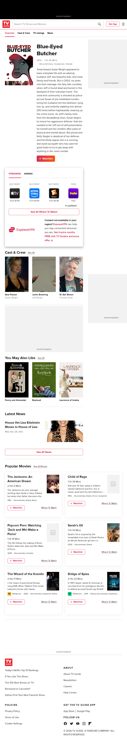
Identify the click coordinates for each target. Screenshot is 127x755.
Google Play (83, 711)
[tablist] (44, 174)
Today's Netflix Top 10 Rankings (21, 670)
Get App (113, 24)
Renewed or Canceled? (17, 688)
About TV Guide (72, 674)
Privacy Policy (12, 711)
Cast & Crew (24, 33)
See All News (44, 452)
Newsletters (70, 680)
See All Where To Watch (44, 211)
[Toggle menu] (123, 24)
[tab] (15, 174)
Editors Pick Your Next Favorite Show (25, 695)
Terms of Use (12, 717)
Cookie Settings (13, 723)
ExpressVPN (60, 224)
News (50, 33)
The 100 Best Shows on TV (19, 682)
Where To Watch (49, 507)
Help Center (70, 692)
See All (31, 252)
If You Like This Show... (17, 676)
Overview (9, 33)
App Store (69, 711)
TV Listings (38, 33)
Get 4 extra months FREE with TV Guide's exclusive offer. (62, 236)
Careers (68, 686)
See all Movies (40, 466)
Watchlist (47, 158)
